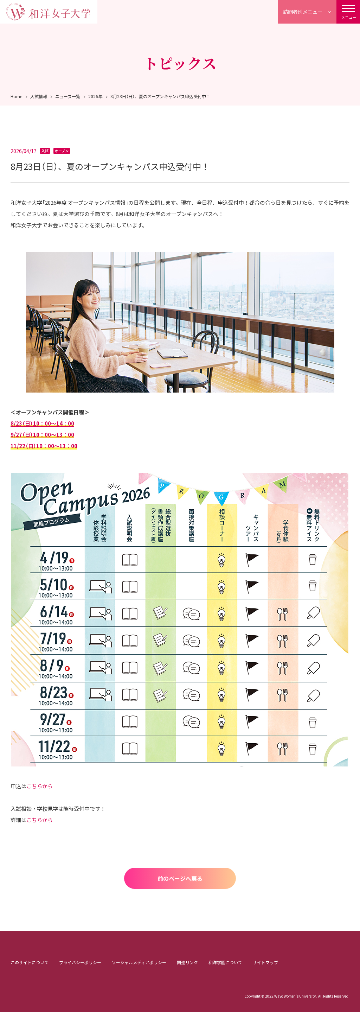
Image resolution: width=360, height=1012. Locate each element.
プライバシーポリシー (80, 962)
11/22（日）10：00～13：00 (44, 446)
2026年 (95, 96)
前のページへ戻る (180, 878)
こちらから (39, 786)
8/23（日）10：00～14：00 (42, 423)
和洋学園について (225, 962)
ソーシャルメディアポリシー (139, 962)
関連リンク (187, 962)
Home (16, 96)
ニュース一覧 (67, 96)
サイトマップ (265, 962)
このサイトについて (30, 962)
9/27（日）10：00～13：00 (42, 434)
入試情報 (38, 96)
